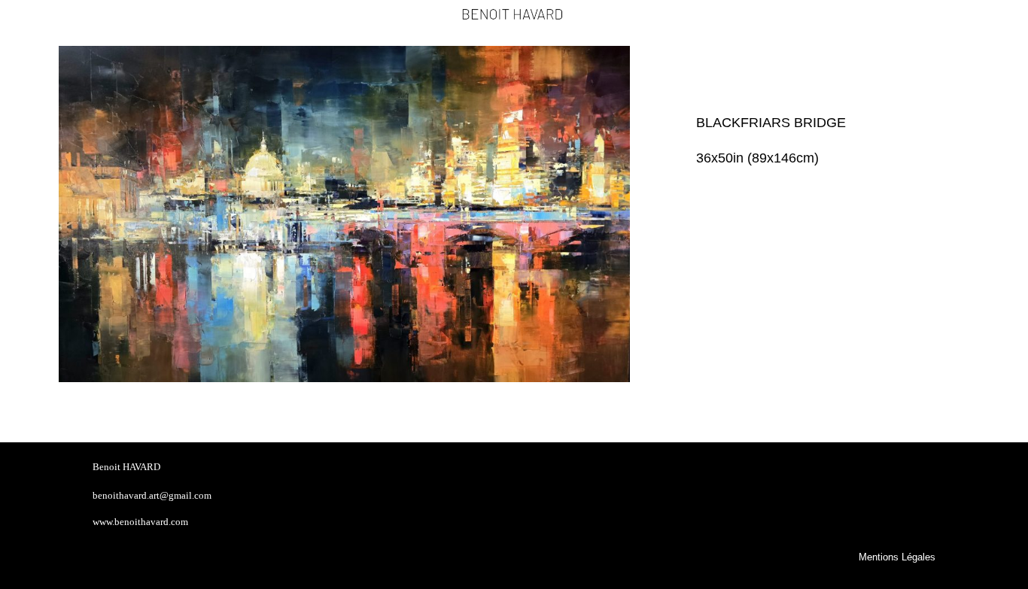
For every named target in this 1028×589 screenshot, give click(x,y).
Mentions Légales (897, 557)
